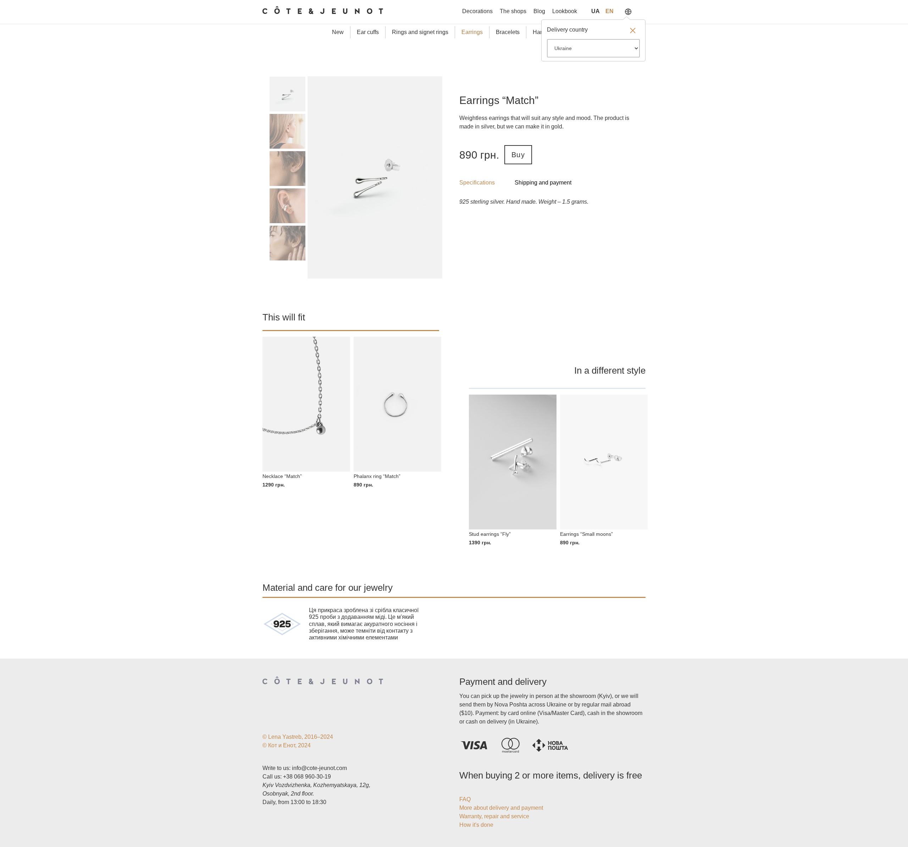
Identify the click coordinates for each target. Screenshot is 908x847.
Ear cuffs (368, 32)
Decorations (477, 11)
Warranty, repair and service (494, 816)
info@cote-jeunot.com (319, 768)
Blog (539, 11)
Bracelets (508, 32)
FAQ (465, 799)
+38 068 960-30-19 (307, 777)
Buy (518, 155)
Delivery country (567, 30)
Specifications (477, 183)
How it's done (476, 825)
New (338, 32)
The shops (513, 11)
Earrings (472, 32)
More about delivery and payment (501, 808)
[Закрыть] (633, 31)
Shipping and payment (543, 183)
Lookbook (564, 11)
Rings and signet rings (420, 32)
